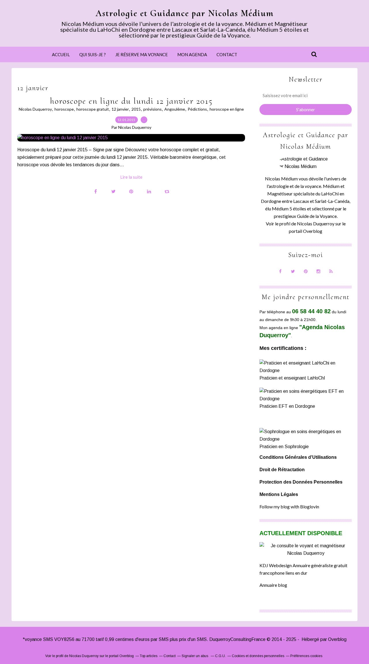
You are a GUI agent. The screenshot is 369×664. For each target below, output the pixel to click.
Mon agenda (192, 54)
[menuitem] (61, 54)
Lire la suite (131, 177)
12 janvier (120, 109)
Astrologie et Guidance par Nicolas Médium (185, 13)
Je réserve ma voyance (141, 54)
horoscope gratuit (92, 109)
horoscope (64, 109)
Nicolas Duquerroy (35, 109)
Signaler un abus (195, 656)
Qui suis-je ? (92, 54)
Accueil (61, 54)
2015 (136, 109)
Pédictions (197, 109)
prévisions (152, 109)
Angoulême (174, 109)
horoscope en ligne (227, 109)
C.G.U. (220, 656)
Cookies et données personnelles (258, 656)
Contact (226, 54)
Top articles (148, 656)
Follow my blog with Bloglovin (289, 506)
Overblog (337, 639)
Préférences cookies (306, 656)
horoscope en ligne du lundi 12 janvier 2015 (131, 101)
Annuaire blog (273, 585)
